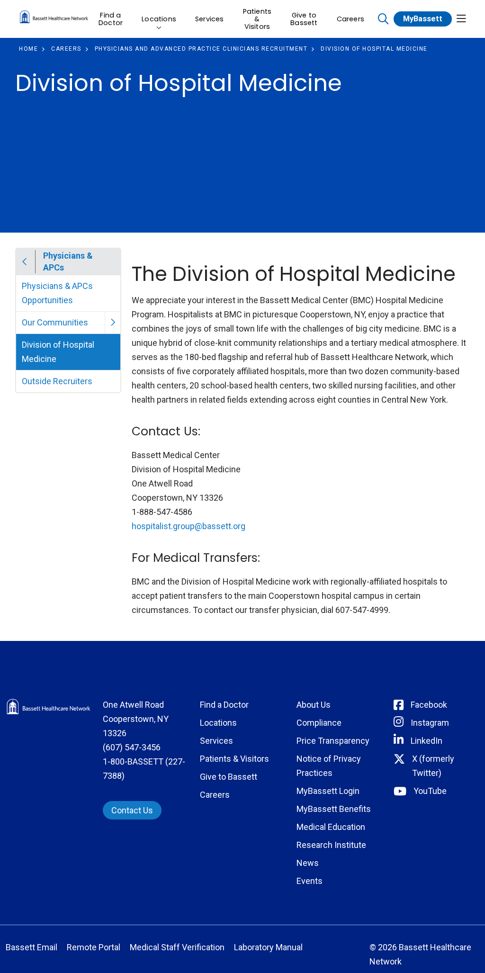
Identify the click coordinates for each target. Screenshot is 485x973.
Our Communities (55, 322)
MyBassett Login (327, 791)
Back (25, 262)
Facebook (429, 705)
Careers (350, 19)
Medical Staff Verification (177, 947)
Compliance (318, 723)
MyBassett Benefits (333, 809)
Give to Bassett (303, 18)
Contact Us (132, 810)
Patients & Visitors (257, 19)
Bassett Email (31, 947)
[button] (461, 19)
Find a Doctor (111, 18)
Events (309, 881)
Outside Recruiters (57, 381)
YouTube (430, 791)
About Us (313, 705)
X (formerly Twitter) (433, 766)
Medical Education (330, 827)
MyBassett (422, 18)
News (307, 863)
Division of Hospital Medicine (58, 352)
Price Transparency (332, 741)
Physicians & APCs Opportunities (57, 293)
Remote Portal (93, 947)
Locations (159, 19)
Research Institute (331, 845)
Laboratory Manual (268, 947)
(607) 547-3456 (132, 747)
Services (209, 19)
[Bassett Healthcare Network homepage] (54, 18)
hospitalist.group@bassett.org (188, 526)
